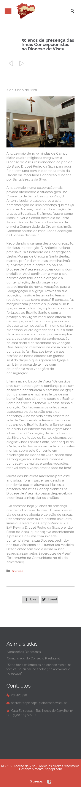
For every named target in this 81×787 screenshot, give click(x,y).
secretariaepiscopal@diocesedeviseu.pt (36, 703)
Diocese (17, 571)
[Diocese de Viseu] (42, 11)
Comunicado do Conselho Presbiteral (33, 658)
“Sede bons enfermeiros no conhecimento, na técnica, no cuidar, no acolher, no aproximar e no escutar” (38, 669)
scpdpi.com (53, 769)
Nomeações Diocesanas (24, 652)
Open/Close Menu (8, 11)
